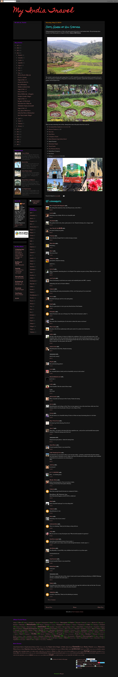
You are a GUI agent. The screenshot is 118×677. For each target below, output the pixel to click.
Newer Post (49, 607)
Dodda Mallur (80, 627)
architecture (76, 649)
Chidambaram (81, 624)
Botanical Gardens (53, 129)
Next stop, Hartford (19, 278)
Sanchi (31, 318)
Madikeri (26, 632)
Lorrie (51, 213)
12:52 (51, 596)
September (20, 63)
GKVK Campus (43, 647)
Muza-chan (52, 243)
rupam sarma (53, 346)
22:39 (51, 417)
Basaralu (78, 622)
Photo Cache (53, 326)
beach (82, 649)
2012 (18, 131)
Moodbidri (84, 632)
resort (102, 653)
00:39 (51, 210)
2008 (18, 142)
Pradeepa (52, 236)
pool (90, 653)
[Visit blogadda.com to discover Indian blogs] (101, 663)
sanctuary (22, 655)
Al (50, 319)
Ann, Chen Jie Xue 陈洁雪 (56, 228)
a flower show (64, 649)
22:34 (51, 498)
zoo (83, 655)
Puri (31, 312)
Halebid (31, 261)
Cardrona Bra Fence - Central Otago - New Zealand (19, 271)
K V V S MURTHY (54, 472)
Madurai (32, 292)
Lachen (91, 630)
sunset (47, 655)
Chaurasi (74, 624)
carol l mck (52, 278)
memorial (38, 653)
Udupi (31, 329)
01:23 (51, 285)
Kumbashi (67, 630)
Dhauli (73, 626)
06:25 (51, 461)
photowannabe (53, 396)
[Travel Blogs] (84, 664)
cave (19, 651)
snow (39, 655)
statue (44, 655)
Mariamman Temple (53, 144)
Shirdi (65, 636)
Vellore (28, 639)
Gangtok (32, 252)
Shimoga (57, 636)
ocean (71, 653)
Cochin (31, 238)
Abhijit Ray (52, 592)
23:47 (51, 434)
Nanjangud (27, 634)
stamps (41, 655)
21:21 (51, 393)
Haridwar (32, 266)
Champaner (60, 624)
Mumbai (32, 298)
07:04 (51, 536)
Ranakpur (88, 634)
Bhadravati (94, 622)
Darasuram (29, 627)
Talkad (66, 638)
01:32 (51, 589)
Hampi (31, 264)
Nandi (21, 634)
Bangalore (32, 221)
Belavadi (84, 622)
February (20, 123)
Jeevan (51, 404)
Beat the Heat (25, 162)
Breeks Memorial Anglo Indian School (58, 139)
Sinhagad (15, 638)
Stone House (52, 134)
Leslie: (51, 384)
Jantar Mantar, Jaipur (27, 171)
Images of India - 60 (22, 108)
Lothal (20, 632)
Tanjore (31, 320)
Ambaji (25, 622)
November (20, 58)
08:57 (51, 351)
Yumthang (49, 639)
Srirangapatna (44, 638)
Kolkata (31, 286)
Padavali (42, 634)
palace (82, 653)
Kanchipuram (33, 281)
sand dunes (26, 655)
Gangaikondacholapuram (30, 628)
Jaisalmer (32, 275)
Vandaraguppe (22, 639)
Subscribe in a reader (81, 659)
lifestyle (23, 653)
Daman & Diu (35, 647)
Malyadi (37, 632)
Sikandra (101, 636)
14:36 (51, 570)
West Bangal (58, 649)
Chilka (88, 624)
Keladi (47, 630)
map (32, 653)
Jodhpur (31, 278)
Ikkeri (93, 628)
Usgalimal (15, 639)
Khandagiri (52, 630)
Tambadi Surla (72, 638)
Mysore (31, 301)
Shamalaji (41, 636)
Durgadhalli (96, 626)
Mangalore (51, 632)
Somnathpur (29, 638)
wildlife (76, 655)
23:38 (51, 513)
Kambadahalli (24, 630)
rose (18, 655)
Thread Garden (52, 146)
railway (97, 653)
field (51, 651)
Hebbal (54, 647)
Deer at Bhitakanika (22, 84)
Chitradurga (95, 624)
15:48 (51, 255)
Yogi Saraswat (53, 559)
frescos (68, 651)
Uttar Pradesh (47, 649)
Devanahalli (58, 626)
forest (57, 651)
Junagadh (17, 630)
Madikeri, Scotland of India (24, 87)
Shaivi (51, 251)
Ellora (31, 249)
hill (91, 651)
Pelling (66, 634)
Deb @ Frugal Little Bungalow (57, 205)
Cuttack (18, 627)
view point (65, 655)
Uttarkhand (53, 649)
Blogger (62, 673)
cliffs (31, 651)
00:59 (51, 275)
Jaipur (31, 272)
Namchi (16, 634)
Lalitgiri (101, 630)
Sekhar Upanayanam (19, 265)
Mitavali (72, 632)
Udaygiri (32, 326)
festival (48, 651)
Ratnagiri (95, 634)
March (19, 121)
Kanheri (30, 630)
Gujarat (50, 647)
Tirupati (91, 638)
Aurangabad (45, 622)
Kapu (35, 630)
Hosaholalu (83, 628)
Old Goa (32, 303)
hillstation (94, 651)
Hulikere (89, 628)
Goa (47, 647)
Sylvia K (52, 269)
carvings (15, 651)
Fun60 (51, 304)
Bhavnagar (101, 622)
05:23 (51, 323)
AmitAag (52, 465)
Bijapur (31, 229)
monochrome (43, 653)
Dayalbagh (52, 626)
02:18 (51, 217)
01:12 (51, 441)
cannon (103, 649)
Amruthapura (31, 622)
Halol (66, 628)
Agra (31, 212)
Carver (51, 296)
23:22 (51, 505)
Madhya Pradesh (88, 647)
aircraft (70, 649)
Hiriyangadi (77, 628)
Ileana (51, 516)
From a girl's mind (19, 276)
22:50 (51, 425)
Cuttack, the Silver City (23, 82)
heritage (87, 651)
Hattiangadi (71, 628)
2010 (18, 137)
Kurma (78, 630)
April (19, 118)
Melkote (67, 632)
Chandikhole (67, 624)
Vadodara (32, 332)
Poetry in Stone (20, 649)
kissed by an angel (54, 539)
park (85, 653)
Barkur (72, 622)
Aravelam (38, 622)
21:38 (51, 266)
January (20, 126)
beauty (85, 649)
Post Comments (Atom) (77, 611)
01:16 (51, 520)
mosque (49, 653)
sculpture (31, 655)
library (20, 653)
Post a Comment (52, 600)
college (33, 651)
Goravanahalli (54, 628)
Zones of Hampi (25, 153)
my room (17, 298)
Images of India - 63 (22, 80)
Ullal (102, 638)
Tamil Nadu (40, 649)
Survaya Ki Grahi (53, 638)
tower (60, 655)
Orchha (33, 633)
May (19, 73)
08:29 (51, 232)
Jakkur (67, 647)
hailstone (79, 651)
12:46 (51, 373)
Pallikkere (48, 634)
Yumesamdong (43, 639)
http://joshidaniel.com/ (55, 376)
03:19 (51, 225)
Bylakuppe (47, 624)
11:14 (51, 366)
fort (59, 651)
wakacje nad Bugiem (19, 289)
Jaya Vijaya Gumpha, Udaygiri (25, 115)
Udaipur (32, 323)
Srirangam (36, 638)
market (34, 653)
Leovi (51, 369)
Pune (31, 309)
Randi (51, 501)
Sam (24, 636)
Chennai (31, 235)
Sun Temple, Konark (26, 189)
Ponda (77, 634)
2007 (18, 144)
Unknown (52, 289)
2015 (18, 50)
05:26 (51, 449)
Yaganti (37, 639)
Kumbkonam (73, 630)
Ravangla (101, 634)
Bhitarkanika (31, 624)
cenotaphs (23, 651)
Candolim (53, 624)
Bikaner (31, 232)
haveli (82, 651)
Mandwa (43, 632)
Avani (51, 622)
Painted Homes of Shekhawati (28, 180)
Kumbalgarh (60, 630)
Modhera (77, 632)
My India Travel (43, 11)
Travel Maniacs (18, 293)
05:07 (51, 316)
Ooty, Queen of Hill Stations (24, 110)
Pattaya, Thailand (19, 294)
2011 (18, 134)
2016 (18, 48)
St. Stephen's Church (53, 136)
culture (40, 651)
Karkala (41, 630)
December (20, 55)
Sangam (35, 636)
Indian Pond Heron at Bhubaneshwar (26, 113)
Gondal (47, 628)
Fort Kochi (19, 628)
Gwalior (32, 258)
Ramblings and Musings (18, 262)
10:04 (51, 528)
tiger (55, 655)
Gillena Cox (53, 258)
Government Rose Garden (55, 127)
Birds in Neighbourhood (26, 647)
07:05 (51, 343)
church (27, 651)
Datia (35, 626)
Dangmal (23, 626)
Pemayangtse (71, 634)
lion (30, 653)
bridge (94, 649)
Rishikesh (32, 315)
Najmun (51, 583)
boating (91, 649)
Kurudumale (84, 630)
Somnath (23, 638)
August (20, 65)
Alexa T (52, 428)
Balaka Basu (53, 566)
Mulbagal (97, 632)
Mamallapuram (33, 295)
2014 (18, 53)
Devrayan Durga (66, 627)
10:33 (51, 247)
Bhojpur (41, 624)
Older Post (100, 607)
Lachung (96, 630)
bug (96, 649)
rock (16, 655)
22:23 (51, 410)
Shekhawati (48, 636)
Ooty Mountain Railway (54, 148)
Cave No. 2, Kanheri (22, 77)
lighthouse (27, 653)
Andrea (51, 334)
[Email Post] (63, 196)
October (20, 60)
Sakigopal (20, 636)
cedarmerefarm (53, 524)
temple (51, 655)
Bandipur (57, 622)
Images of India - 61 (22, 98)
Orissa (15, 649)
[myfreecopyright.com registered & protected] (35, 203)
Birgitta (52, 361)
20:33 (51, 580)
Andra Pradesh (16, 647)
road (14, 655)
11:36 (51, 555)
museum (53, 653)
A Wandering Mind (19, 249)
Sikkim (32, 649)
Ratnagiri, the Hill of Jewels (24, 101)
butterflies (99, 649)
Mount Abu (90, 632)
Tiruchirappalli (84, 638)
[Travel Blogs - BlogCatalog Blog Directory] (87, 663)
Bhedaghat (15, 624)
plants (87, 653)
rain (99, 653)
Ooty (31, 306)
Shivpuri (78, 636)
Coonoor (102, 624)
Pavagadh (59, 634)
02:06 (51, 308)
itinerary (15, 653)
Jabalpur (98, 628)
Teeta (78, 638)
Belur (31, 224)
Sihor (97, 636)
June (19, 70)
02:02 (51, 545)
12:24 (51, 469)
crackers (37, 651)
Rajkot (82, 634)
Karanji (70, 647)
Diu (31, 244)
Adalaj (14, 622)
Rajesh (23, 203)
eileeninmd (52, 220)
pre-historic (93, 653)
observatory (67, 653)
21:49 (51, 401)
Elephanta (32, 247)
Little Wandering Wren (55, 452)
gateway (75, 651)
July (19, 68)
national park (59, 653)
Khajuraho (32, 283)
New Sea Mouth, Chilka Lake (24, 75)
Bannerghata (64, 622)
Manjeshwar (60, 632)
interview (103, 651)
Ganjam (41, 628)
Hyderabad (32, 269)
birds (88, 649)
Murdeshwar (102, 632)
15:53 (51, 476)
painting (78, 653)
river (104, 653)
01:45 (51, 301)
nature (63, 653)
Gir (30, 255)
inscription (99, 651)
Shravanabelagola (88, 636)
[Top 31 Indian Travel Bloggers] (22, 237)
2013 (18, 129)
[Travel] (87, 661)
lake (18, 653)
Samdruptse (29, 636)
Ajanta (31, 218)
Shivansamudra (71, 636)
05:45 (51, 331)
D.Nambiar (52, 311)
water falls (70, 655)
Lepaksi (15, 632)
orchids (74, 653)
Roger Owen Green (54, 421)
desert (45, 651)
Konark (31, 289)
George (51, 413)
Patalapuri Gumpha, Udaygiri (24, 96)
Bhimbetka (22, 624)
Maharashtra (101, 647)
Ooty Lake (51, 131)
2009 (18, 139)
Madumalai (32, 632)
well (73, 655)
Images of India (60, 647)
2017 (18, 45)
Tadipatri (60, 638)
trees (62, 655)
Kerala (81, 647)
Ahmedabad (32, 215)
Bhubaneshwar (33, 227)
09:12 (51, 358)
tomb (57, 655)
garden (72, 651)
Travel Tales (17, 268)
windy (79, 655)
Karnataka (76, 646)
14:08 (51, 563)
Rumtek (14, 636)
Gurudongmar (60, 628)
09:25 (51, 240)
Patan (53, 634)
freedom (65, 651)
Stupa (35, 649)
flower (54, 651)
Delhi (31, 241)
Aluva (20, 622)
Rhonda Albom (53, 480)
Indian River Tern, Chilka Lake (24, 103)
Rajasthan (27, 649)
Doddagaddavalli (88, 626)
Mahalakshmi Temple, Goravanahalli (26, 106)
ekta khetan (52, 548)
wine (81, 655)
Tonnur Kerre (97, 638)
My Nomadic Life (19, 281)
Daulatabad (42, 626)
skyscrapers (36, 655)
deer (43, 651)
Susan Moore (53, 445)
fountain (62, 651)
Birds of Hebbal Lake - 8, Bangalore (25, 94)
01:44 (51, 293)
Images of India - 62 (22, 89)
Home (74, 607)
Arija (51, 531)
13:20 (51, 381)
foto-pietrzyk (18, 288)
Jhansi (103, 628)
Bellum (89, 622)
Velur (33, 639)
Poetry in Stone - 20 (22, 91)
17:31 (51, 486)
